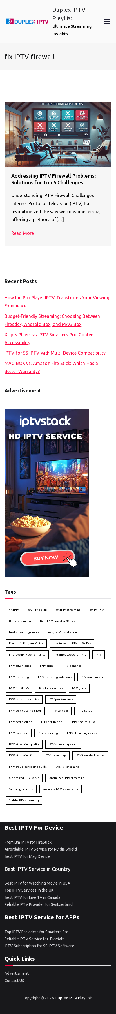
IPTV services (59, 710)
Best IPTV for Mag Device (27, 856)
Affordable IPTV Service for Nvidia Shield (41, 849)
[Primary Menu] (106, 22)
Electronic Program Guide (26, 643)
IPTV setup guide (20, 721)
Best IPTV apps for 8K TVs (57, 620)
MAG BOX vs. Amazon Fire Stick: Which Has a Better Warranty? (51, 367)
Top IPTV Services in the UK (29, 890)
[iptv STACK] (47, 492)
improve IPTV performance (27, 654)
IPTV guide (79, 688)
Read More (22, 233)
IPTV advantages (20, 665)
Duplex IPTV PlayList (73, 998)
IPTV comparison (92, 677)
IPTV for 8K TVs (19, 688)
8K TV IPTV (97, 609)
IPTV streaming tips (22, 755)
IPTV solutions (18, 733)
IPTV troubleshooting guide (28, 766)
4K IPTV (14, 609)
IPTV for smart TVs (50, 688)
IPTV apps (46, 665)
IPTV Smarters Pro (83, 721)
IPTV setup (84, 710)
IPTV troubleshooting (90, 755)
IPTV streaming (47, 733)
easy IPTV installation (62, 632)
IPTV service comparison (25, 710)
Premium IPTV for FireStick (28, 842)
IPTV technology (55, 755)
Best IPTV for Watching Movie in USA (37, 883)
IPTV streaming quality (24, 744)
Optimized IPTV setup (24, 777)
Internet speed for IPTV (70, 654)
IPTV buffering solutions (55, 677)
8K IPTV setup (37, 609)
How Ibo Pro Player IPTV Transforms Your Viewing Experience (57, 301)
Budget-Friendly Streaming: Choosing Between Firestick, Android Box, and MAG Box (52, 320)
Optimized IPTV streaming (66, 777)
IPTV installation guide (24, 699)
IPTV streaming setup (63, 744)
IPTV (98, 654)
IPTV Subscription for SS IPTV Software (39, 946)
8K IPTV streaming (68, 609)
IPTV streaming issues (82, 733)
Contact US (14, 980)
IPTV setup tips (51, 721)
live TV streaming (67, 766)
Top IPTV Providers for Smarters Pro (36, 932)
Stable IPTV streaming (24, 800)
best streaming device (24, 632)
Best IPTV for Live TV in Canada (33, 897)
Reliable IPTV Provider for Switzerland (39, 904)
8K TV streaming (20, 620)
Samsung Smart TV (21, 789)
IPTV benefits (72, 665)
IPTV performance (60, 699)
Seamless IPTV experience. (61, 789)
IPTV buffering (19, 677)
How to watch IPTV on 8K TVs (72, 643)
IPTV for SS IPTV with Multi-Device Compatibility (55, 352)
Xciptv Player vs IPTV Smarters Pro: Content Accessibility (50, 338)
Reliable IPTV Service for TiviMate (35, 939)
